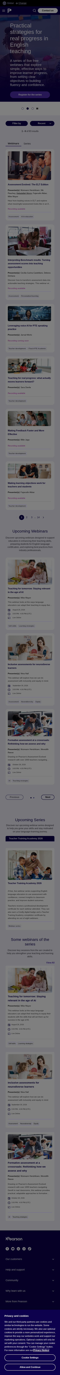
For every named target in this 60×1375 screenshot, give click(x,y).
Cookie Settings (30, 1357)
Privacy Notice (41, 1350)
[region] (30, 1342)
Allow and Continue (30, 1367)
